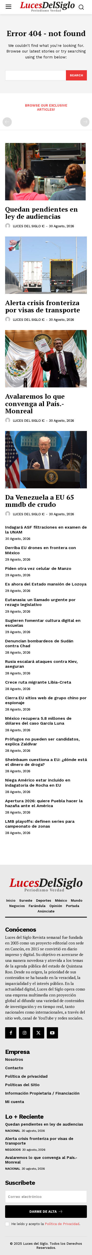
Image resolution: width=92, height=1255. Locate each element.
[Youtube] (52, 1032)
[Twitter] (38, 1032)
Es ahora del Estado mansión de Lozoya (45, 584)
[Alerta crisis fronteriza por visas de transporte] (46, 265)
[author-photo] (8, 226)
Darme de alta (43, 1211)
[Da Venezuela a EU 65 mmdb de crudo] (46, 459)
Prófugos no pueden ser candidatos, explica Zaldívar (42, 741)
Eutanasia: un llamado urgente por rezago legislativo (40, 602)
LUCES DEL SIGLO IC (29, 226)
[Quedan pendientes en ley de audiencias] (46, 171)
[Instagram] (24, 1032)
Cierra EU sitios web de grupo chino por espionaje (46, 700)
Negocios (12, 1149)
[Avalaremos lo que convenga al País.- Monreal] (46, 358)
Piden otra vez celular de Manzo (38, 568)
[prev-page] (7, 122)
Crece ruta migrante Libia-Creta (38, 682)
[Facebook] (10, 1032)
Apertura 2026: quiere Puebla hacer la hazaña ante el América (44, 803)
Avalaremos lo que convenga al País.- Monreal (35, 403)
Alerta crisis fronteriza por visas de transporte (42, 306)
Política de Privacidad (62, 1224)
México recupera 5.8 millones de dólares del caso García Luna (38, 721)
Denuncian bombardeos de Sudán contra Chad (39, 643)
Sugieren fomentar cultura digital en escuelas (42, 623)
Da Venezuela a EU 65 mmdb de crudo (39, 501)
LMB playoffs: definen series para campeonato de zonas (39, 824)
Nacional (12, 1131)
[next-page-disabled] (84, 122)
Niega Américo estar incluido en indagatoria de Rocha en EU (37, 782)
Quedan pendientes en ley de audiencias (41, 213)
